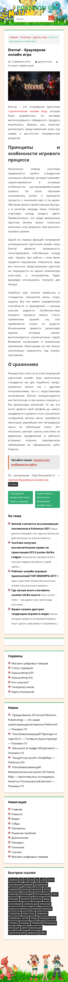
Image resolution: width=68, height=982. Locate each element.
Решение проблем (24, 833)
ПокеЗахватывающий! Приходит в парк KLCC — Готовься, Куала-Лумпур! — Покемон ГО (32, 738)
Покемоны (18, 828)
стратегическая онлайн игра (27, 111)
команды (14, 894)
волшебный (41, 884)
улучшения (50, 923)
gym (31, 880)
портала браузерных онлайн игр (28, 480)
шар (17, 928)
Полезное (25, 37)
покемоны (14, 913)
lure (43, 880)
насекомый (15, 904)
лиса (55, 894)
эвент (25, 928)
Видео (16, 819)
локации (13, 899)
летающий (27, 894)
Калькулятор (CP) (23, 673)
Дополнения (20, 838)
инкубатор (35, 889)
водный (28, 884)
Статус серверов (22, 668)
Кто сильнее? (20, 682)
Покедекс (18, 842)
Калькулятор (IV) (22, 677)
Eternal (13, 484)
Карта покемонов (23, 692)
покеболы (46, 908)
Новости (17, 814)
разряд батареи (47, 918)
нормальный (30, 904)
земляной (14, 889)
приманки (42, 913)
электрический (17, 932)
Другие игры (40, 37)
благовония (15, 884)
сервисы (13, 923)
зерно (25, 889)
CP (25, 880)
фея (11, 928)
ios (36, 880)
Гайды (16, 823)
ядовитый (32, 932)
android (13, 880)
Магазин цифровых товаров (30, 663)
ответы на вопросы (19, 908)
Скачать (17, 852)
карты (47, 889)
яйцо (43, 932)
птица (34, 918)
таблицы (24, 923)
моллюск (26, 899)
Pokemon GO (36, 8)
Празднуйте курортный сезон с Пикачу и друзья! (20, 497)
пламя (35, 908)
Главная (13, 37)
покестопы (28, 913)
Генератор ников (23, 687)
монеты (37, 899)
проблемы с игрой (18, 918)
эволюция (35, 928)
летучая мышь (42, 894)
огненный (45, 904)
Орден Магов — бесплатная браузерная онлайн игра (45, 499)
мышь (46, 899)
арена (50, 880)
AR (21, 880)
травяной (37, 923)
